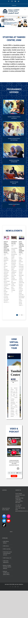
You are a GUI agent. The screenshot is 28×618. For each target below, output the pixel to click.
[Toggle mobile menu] (25, 9)
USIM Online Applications (6, 561)
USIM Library (6, 546)
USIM (13, 584)
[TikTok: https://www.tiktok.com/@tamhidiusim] (4, 525)
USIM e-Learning (6, 549)
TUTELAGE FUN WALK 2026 (14, 242)
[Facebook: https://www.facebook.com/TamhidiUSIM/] (4, 516)
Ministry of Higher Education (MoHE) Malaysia (7, 567)
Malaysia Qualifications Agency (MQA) (6, 573)
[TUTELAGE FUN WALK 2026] (14, 237)
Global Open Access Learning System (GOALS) (7, 553)
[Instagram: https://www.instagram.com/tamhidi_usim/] (8, 516)
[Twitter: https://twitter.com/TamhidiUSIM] (4, 521)
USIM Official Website (6, 542)
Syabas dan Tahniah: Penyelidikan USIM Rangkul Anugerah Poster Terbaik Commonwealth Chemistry (6, 247)
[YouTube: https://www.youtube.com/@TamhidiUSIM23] (8, 521)
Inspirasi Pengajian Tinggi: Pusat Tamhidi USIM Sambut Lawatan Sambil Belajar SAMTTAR (21, 247)
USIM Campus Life (7, 557)
